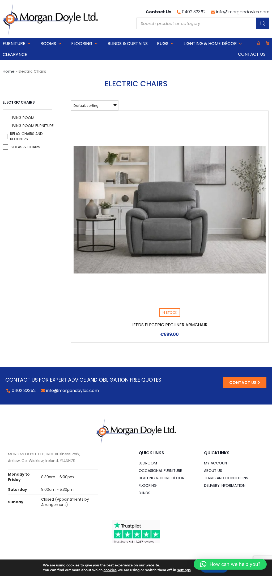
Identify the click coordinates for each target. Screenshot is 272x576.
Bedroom (148, 463)
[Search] (262, 23)
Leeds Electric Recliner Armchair (169, 325)
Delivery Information (224, 485)
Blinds (144, 493)
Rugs (162, 43)
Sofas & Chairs (25, 147)
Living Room (22, 117)
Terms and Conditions (226, 478)
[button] (230, 564)
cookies (110, 570)
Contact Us (251, 54)
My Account (216, 463)
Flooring (81, 43)
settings (184, 570)
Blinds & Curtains (128, 43)
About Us (213, 470)
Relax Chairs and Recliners (26, 136)
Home (9, 71)
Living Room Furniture (32, 125)
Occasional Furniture (160, 470)
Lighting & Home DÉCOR (210, 43)
